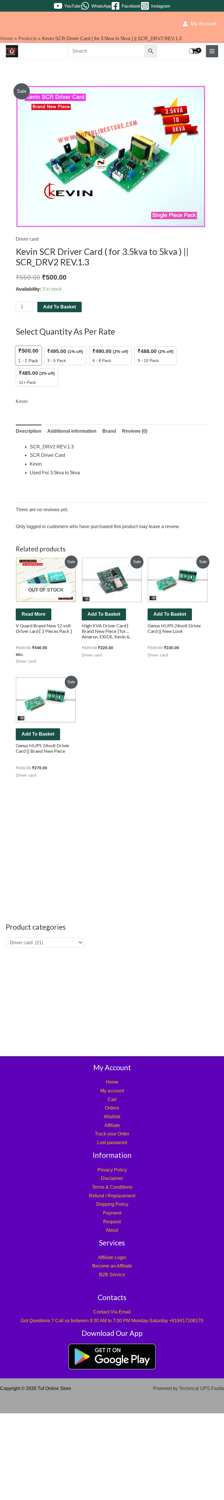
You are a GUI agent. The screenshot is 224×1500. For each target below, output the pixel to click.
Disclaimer (112, 1178)
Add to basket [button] (104, 614)
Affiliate (112, 1125)
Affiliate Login (112, 1257)
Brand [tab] (109, 431)
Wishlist (112, 1116)
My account (112, 1090)
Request (112, 1221)
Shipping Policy (112, 1204)
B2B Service (112, 1274)
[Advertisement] (112, 1001)
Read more (34, 614)
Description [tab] (28, 431)
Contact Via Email (112, 1311)
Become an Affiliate (112, 1265)
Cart (112, 1099)
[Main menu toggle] (212, 51)
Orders (112, 1107)
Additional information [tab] (72, 431)
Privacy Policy (112, 1169)
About (112, 1230)
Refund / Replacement (112, 1195)
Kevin (22, 401)
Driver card (27, 239)
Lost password (112, 1142)
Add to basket (59, 306)
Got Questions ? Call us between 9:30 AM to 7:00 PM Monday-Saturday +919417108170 (112, 1320)
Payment (112, 1212)
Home (112, 1082)
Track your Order (112, 1133)
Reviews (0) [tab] (134, 431)
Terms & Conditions (112, 1187)
